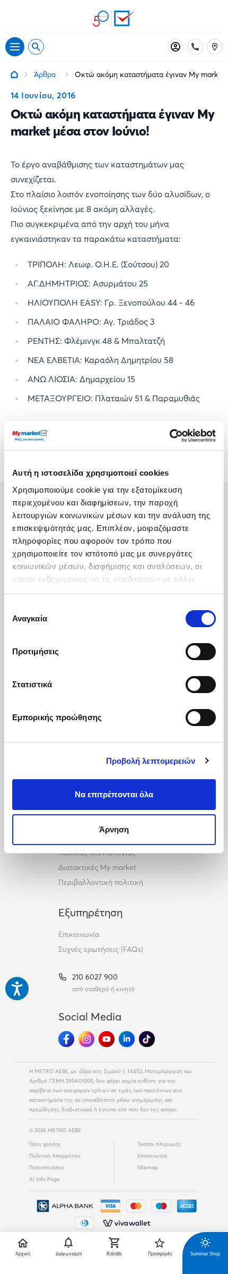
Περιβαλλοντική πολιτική (100, 882)
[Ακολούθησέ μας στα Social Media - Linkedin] (127, 1039)
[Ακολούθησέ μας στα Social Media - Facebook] (66, 1039)
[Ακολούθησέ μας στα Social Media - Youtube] (107, 1039)
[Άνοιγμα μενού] (14, 46)
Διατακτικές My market (97, 867)
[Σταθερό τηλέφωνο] (195, 47)
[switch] (201, 651)
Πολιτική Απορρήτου (55, 1155)
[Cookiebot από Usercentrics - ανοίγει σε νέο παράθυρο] (169, 436)
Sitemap (147, 1167)
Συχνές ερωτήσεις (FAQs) (100, 949)
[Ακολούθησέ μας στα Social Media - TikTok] (147, 1039)
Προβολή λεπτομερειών (151, 760)
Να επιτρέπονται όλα (114, 794)
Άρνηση (114, 829)
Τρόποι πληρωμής (159, 1144)
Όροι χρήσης (45, 1144)
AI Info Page (44, 1179)
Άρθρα (45, 74)
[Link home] (14, 74)
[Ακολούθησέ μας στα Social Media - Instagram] (86, 1039)
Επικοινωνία (78, 934)
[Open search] (36, 47)
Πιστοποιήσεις (47, 1167)
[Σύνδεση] (175, 47)
